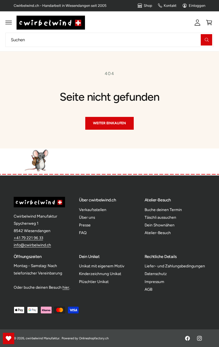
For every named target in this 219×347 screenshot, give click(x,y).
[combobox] (109, 40)
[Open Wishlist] (8, 338)
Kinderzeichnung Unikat (100, 273)
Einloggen (197, 5)
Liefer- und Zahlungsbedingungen (175, 266)
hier (65, 287)
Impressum (154, 281)
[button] (9, 22)
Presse (85, 225)
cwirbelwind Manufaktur (43, 338)
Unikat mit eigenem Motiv (101, 266)
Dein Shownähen (160, 225)
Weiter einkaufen (109, 123)
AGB (148, 289)
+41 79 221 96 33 (28, 238)
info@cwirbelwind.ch (32, 245)
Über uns (87, 217)
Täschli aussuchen (160, 217)
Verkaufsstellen (92, 209)
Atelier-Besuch (158, 232)
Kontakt (170, 5)
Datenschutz (156, 273)
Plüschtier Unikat (94, 281)
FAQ (83, 232)
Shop (148, 5)
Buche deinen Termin (163, 209)
